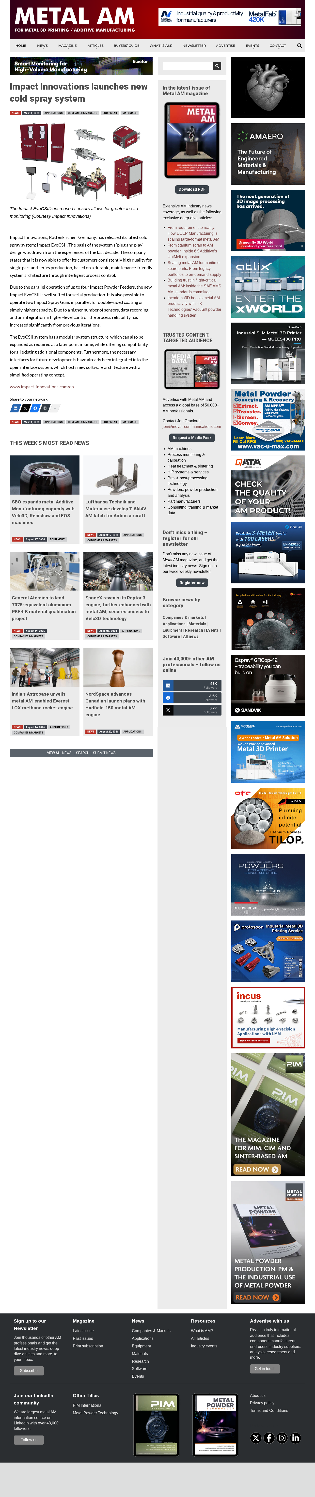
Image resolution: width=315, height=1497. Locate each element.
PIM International (87, 1405)
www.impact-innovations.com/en (42, 386)
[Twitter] (25, 408)
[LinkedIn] (15, 408)
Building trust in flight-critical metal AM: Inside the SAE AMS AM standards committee (194, 286)
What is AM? (161, 45)
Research (194, 630)
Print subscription (88, 1346)
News (42, 45)
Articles (96, 45)
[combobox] (192, 66)
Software (171, 636)
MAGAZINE (67, 45)
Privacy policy (262, 1403)
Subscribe (29, 1371)
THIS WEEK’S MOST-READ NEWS (49, 443)
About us (258, 1395)
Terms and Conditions (269, 1410)
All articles (200, 1338)
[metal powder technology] (216, 1426)
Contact (278, 45)
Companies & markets (183, 617)
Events (252, 45)
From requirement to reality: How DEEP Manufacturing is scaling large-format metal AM (193, 233)
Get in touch (265, 1369)
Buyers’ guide (127, 45)
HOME (21, 45)
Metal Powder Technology (95, 1413)
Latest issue (83, 1331)
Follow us (28, 1440)
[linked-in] (295, 1438)
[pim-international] (157, 1426)
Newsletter (194, 45)
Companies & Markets (82, 113)
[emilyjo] (35, 408)
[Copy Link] (45, 408)
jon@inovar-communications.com (192, 426)
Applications (54, 113)
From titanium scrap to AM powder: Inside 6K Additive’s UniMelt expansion (192, 251)
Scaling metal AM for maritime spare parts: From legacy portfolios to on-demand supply (194, 269)
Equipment (110, 113)
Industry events (204, 1346)
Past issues (83, 1338)
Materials (130, 113)
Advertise (225, 45)
